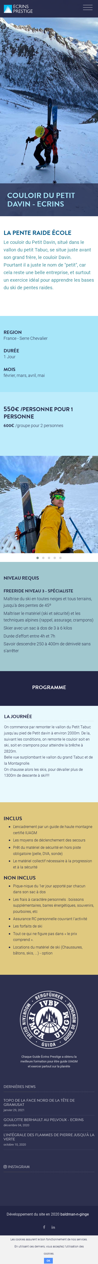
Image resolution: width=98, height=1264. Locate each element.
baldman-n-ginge (74, 1214)
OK (48, 1260)
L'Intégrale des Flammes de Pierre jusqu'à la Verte (49, 1137)
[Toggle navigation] (88, 8)
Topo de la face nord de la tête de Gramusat (39, 1103)
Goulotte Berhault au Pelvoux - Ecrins (44, 1120)
